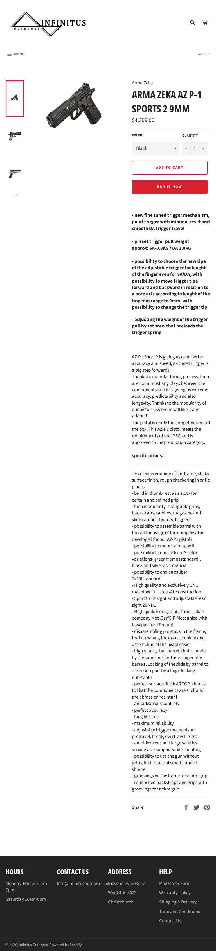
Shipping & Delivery (178, 902)
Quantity (190, 136)
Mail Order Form (175, 883)
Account (204, 54)
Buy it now (170, 186)
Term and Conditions (179, 911)
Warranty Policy (175, 892)
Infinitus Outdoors (33, 944)
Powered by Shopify (66, 944)
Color (137, 135)
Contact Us (170, 921)
